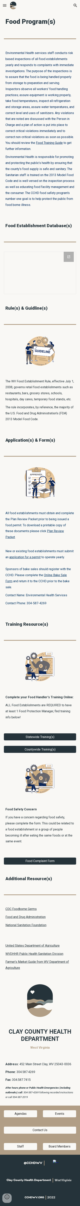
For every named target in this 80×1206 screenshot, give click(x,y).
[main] (40, 22)
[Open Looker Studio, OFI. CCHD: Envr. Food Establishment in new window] (69, 257)
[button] (4, 5)
